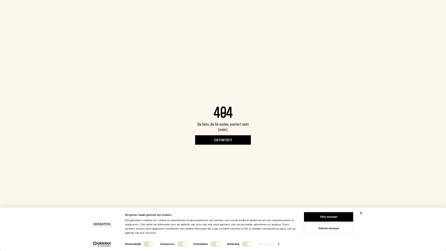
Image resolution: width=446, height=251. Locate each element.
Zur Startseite (223, 140)
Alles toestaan (328, 216)
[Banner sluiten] (361, 213)
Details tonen (266, 244)
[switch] (182, 244)
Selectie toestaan (328, 228)
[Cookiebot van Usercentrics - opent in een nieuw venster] (102, 244)
